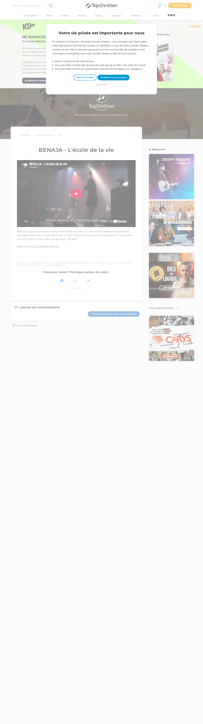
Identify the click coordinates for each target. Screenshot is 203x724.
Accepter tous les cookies (114, 77)
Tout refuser (101, 85)
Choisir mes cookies (85, 77)
